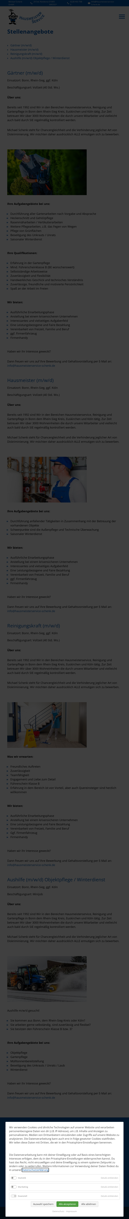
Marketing (23, 1186)
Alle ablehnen (88, 1204)
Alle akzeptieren (67, 1204)
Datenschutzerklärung (35, 1170)
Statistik (22, 1177)
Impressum (71, 1211)
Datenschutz (58, 1211)
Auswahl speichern (43, 1204)
